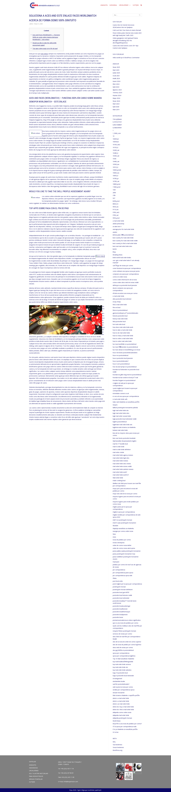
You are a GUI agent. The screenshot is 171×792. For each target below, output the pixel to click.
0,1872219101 (117, 122)
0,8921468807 (117, 125)
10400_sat (116, 161)
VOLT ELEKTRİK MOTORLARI (38, 773)
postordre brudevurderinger (121, 606)
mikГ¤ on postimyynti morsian (122, 520)
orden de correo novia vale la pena (124, 548)
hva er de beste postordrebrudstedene (125, 353)
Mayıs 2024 (116, 98)
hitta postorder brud (119, 321)
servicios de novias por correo (122, 634)
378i (114, 195)
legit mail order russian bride (122, 416)
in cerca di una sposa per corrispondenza (126, 396)
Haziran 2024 (117, 95)
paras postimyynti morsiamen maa (124, 554)
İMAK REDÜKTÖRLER (36, 776)
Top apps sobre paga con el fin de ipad (45, 48)
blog (114, 252)
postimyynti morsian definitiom (123, 589)
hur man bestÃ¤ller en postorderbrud (124, 344)
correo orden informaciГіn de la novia (125, 280)
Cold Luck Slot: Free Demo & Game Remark (127, 30)
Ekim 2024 (116, 84)
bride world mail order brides (122, 257)
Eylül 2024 (116, 87)
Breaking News (117, 255)
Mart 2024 (116, 104)
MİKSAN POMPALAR (35, 779)
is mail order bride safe (120, 399)
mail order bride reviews (120, 461)
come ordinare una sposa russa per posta (126, 271)
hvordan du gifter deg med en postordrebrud (127, 375)
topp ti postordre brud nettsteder (123, 676)
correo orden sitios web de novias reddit (126, 282)
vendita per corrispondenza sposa (123, 690)
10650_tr (115, 176)
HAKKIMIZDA (33, 768)
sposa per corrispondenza (121, 653)
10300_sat (116, 156)
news (114, 537)
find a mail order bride (120, 305)
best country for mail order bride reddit (125, 241)
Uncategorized (117, 678)
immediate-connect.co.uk (121, 393)
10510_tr (115, 167)
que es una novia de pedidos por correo (125, 623)
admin (31, 24)
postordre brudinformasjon (121, 612)
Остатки (115, 732)
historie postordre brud (120, 316)
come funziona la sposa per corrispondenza (127, 268)
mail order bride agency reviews (123, 455)
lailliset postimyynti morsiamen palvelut (125, 408)
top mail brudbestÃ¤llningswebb (123, 662)
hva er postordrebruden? (120, 361)
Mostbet (115, 526)
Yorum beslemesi (118, 747)
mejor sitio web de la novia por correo (125, 494)
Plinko (115, 578)
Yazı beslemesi (117, 745)
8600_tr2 (115, 204)
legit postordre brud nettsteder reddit (124, 419)
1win (114, 190)
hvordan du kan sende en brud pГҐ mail (125, 377)
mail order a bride (118, 452)
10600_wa (116, 173)
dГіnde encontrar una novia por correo (125, 293)
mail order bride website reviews (123, 469)
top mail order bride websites (122, 670)
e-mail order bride (118, 296)
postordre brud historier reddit (122, 595)
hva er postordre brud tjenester (123, 358)
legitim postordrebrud (120, 422)
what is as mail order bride (121, 704)
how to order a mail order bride (123, 338)
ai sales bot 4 (117, 226)
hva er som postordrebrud (121, 364)
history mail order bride (120, 319)
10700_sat (116, 181)
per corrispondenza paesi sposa (123, 573)
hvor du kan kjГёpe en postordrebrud (124, 367)
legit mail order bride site (121, 410)
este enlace (44, 54)
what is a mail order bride (121, 698)
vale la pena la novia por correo (123, 687)
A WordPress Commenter (131, 58)
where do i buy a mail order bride (123, 707)
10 (113, 136)
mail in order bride (118, 447)
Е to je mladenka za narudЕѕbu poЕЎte (125, 729)
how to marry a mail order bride (123, 336)
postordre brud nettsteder (121, 598)
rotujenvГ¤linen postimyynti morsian (124, 631)
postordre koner (118, 617)
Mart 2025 (116, 70)
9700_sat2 (116, 212)
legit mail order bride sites (121, 413)
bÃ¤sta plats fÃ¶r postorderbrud (123, 235)
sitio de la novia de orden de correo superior (127, 642)
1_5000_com (117, 133)
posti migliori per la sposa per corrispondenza (127, 584)
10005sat (116, 139)
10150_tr (115, 147)
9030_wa (115, 207)
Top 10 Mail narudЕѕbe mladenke (123, 659)
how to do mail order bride (121, 333)
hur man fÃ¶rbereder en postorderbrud (125, 347)
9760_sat (115, 215)
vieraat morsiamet (118, 693)
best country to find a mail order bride (125, 243)
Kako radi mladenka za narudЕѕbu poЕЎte (126, 402)
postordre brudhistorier (120, 609)
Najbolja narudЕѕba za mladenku (123, 528)
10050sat (116, 142)
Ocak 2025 (116, 76)
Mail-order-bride (118, 478)
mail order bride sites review (122, 464)
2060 (114, 193)
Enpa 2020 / (73, 790)
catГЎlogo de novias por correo (123, 265)
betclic (115, 249)
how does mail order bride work (123, 327)
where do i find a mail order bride (123, 709)
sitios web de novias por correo (123, 647)
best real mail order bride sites (122, 246)
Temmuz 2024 (117, 93)
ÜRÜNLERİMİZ (33, 771)
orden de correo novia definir (122, 545)
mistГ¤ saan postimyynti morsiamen (124, 523)
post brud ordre (118, 581)
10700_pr (116, 178)
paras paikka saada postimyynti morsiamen (127, 551)
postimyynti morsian (119, 587)
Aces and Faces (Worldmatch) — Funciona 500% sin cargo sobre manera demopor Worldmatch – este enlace (46, 37)
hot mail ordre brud (119, 324)
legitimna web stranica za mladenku (124, 427)
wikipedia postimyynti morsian (122, 718)
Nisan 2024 (116, 101)
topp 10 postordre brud (120, 673)
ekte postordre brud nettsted (122, 299)
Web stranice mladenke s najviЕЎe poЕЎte (126, 695)
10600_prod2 (117, 170)
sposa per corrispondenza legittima (124, 656)
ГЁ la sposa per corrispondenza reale (124, 726)
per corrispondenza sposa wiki (122, 575)
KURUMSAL (113, 5)
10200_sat (116, 150)
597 (114, 198)
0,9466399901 (117, 128)
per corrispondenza (119, 570)
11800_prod (116, 187)
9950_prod (116, 218)
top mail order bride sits (120, 667)
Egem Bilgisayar (82, 790)
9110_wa (115, 209)
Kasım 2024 (116, 81)
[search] (141, 5)
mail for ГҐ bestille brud (120, 444)
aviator (115, 232)
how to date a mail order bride (122, 330)
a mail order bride (118, 221)
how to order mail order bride (122, 341)
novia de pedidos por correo (122, 540)
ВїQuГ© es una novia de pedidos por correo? (127, 724)
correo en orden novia (120, 277)
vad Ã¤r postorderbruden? (121, 684)
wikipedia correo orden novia (122, 712)
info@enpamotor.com (71, 782)
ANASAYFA (104, 5)
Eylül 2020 (116, 107)
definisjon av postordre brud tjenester (125, 285)
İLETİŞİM (136, 5)
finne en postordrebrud (120, 310)
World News (117, 721)
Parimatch (116, 562)
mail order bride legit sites (121, 458)
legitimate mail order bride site (122, 425)
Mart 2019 (116, 110)
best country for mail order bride (123, 238)
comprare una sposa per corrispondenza (126, 274)
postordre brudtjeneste (120, 614)
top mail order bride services (122, 664)
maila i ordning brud (119, 480)
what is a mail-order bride (121, 701)
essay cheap (117, 302)
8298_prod (116, 201)
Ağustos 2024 (117, 90)
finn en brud (116, 307)
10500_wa (116, 164)
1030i (114, 159)
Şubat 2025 (116, 73)
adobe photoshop (118, 224)
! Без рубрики (117, 119)
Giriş (114, 742)
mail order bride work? (120, 472)
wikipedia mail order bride (121, 715)
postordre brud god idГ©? (121, 592)
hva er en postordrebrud (120, 355)
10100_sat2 (116, 144)
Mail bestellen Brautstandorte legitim (124, 441)
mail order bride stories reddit (122, 466)
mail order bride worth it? (121, 475)
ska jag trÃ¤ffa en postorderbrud (123, 650)
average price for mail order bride (123, 229)
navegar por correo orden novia (123, 531)
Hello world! (116, 58)
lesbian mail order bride (120, 430)
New (114, 534)
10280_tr (115, 153)
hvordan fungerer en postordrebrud (124, 380)
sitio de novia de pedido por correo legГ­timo (127, 645)
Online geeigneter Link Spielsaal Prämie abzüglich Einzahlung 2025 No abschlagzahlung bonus (125, 40)
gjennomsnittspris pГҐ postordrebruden (125, 313)
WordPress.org (117, 750)
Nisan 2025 (116, 67)
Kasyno (115, 405)
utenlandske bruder (119, 681)
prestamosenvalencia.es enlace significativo (127, 620)
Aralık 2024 (116, 78)
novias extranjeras (118, 543)
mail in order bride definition (122, 449)
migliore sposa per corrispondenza (124, 512)
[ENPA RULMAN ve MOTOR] (44, 5)
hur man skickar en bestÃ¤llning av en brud (126, 350)
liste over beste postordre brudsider (124, 438)
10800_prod (116, 184)
